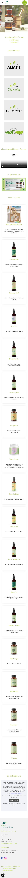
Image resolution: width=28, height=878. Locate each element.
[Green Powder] (14, 449)
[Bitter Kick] (14, 316)
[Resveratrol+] (14, 715)
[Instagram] (5, 858)
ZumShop (24, 2)
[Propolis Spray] (14, 484)
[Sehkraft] (14, 748)
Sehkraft (14, 758)
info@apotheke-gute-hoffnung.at (9, 843)
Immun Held (14, 527)
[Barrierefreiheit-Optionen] (3, 875)
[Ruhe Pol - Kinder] (14, 615)
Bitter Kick (14, 326)
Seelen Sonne (14, 259)
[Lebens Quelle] (14, 382)
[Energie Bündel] (14, 349)
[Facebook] (2, 858)
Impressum (8, 866)
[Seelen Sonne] (14, 249)
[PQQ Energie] (14, 648)
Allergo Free (14, 425)
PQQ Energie (14, 659)
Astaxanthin (14, 691)
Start (2, 866)
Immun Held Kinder (14, 559)
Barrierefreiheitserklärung (9, 868)
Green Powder (14, 459)
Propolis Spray (14, 494)
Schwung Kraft (14, 293)
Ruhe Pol (14, 592)
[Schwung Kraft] (14, 283)
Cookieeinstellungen (8, 870)
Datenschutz (16, 866)
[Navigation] (2, 2)
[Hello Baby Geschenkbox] (14, 214)
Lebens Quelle (14, 392)
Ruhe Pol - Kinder (14, 625)
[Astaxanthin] (14, 681)
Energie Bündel (14, 359)
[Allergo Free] (14, 415)
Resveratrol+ (14, 725)
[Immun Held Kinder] (14, 549)
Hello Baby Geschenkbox (14, 224)
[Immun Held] (14, 516)
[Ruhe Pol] (14, 582)
